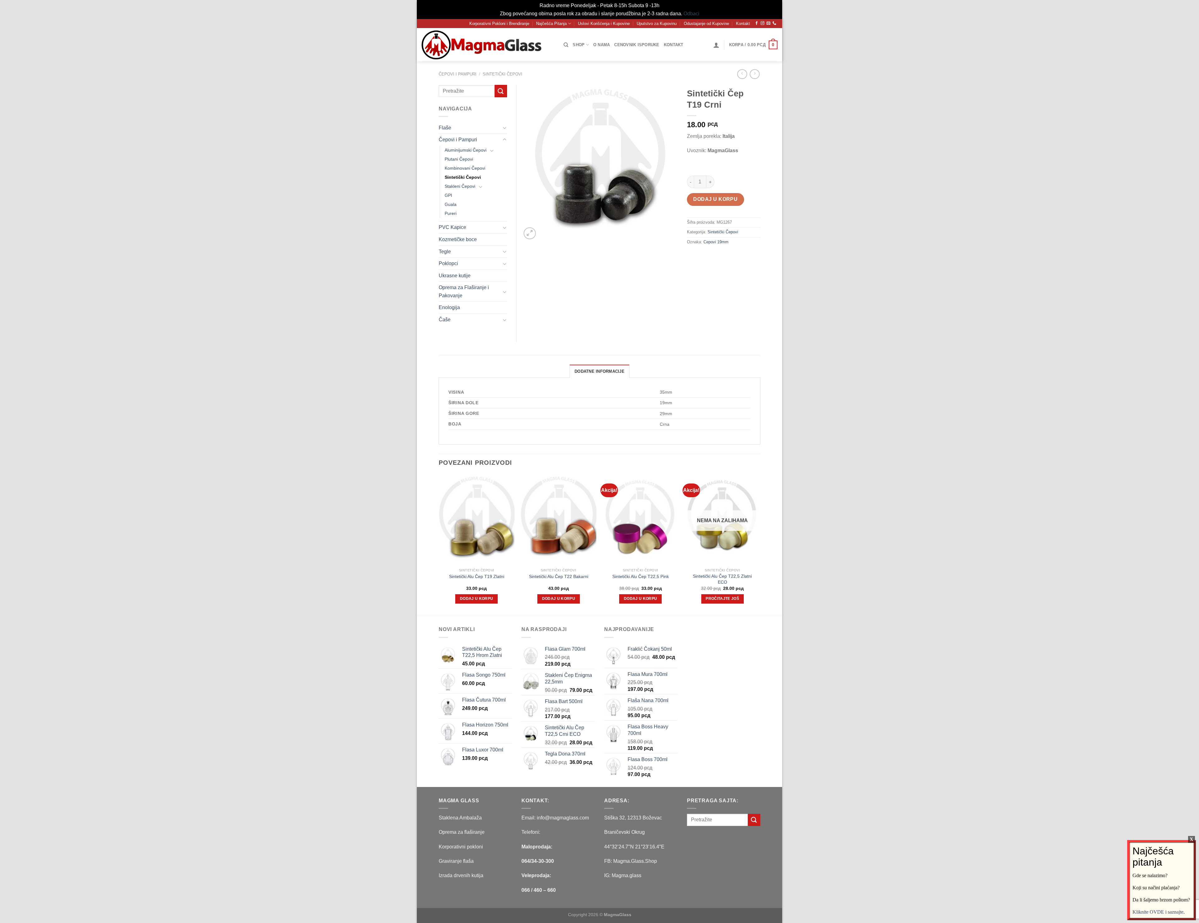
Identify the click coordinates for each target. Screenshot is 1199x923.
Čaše (445, 319)
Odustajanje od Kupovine (706, 23)
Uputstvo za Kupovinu (657, 23)
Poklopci (448, 263)
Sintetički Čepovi (502, 74)
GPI (448, 195)
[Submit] (501, 91)
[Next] (760, 544)
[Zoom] (530, 233)
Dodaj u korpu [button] (476, 598)
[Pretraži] (566, 45)
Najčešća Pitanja (551, 23)
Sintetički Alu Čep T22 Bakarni (558, 576)
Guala (450, 204)
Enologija (449, 307)
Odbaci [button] (691, 13)
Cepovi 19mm (715, 242)
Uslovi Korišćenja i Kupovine (604, 23)
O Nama (601, 44)
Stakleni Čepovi (460, 186)
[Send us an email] (768, 23)
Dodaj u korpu (715, 199)
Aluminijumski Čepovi (465, 150)
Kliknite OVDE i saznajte (1157, 911)
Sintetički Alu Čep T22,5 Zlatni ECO (722, 579)
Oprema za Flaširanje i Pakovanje (464, 291)
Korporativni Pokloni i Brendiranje (499, 23)
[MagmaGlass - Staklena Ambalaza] (484, 44)
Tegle (445, 251)
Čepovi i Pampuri (457, 74)
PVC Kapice (452, 227)
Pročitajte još (722, 598)
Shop (579, 44)
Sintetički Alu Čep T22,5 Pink (640, 576)
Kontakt (743, 23)
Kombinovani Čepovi (465, 168)
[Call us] (774, 23)
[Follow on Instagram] (762, 23)
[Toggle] (504, 127)
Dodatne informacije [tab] (599, 371)
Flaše (445, 127)
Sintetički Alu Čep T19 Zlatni (476, 576)
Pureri (450, 213)
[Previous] (439, 544)
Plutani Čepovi (459, 159)
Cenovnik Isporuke (636, 44)
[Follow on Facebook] (756, 23)
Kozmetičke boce (458, 239)
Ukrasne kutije (455, 275)
